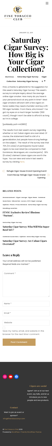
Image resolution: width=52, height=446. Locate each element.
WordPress (16, 432)
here (22, 161)
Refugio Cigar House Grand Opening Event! (27, 171)
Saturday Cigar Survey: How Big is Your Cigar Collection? (26, 54)
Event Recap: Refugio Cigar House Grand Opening (26, 176)
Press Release (21, 205)
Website (8, 322)
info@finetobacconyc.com (14, 419)
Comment (10, 273)
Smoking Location (10, 208)
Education (16, 201)
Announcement (9, 197)
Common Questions (11, 237)
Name (8, 303)
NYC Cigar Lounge (34, 201)
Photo (12, 205)
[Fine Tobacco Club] (18, 23)
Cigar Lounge (21, 197)
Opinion (6, 205)
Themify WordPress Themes (31, 432)
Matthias (9, 77)
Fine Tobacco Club (11, 429)
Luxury (23, 201)
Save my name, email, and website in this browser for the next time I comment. (23, 332)
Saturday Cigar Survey (27, 77)
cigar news (32, 197)
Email (7, 313)
